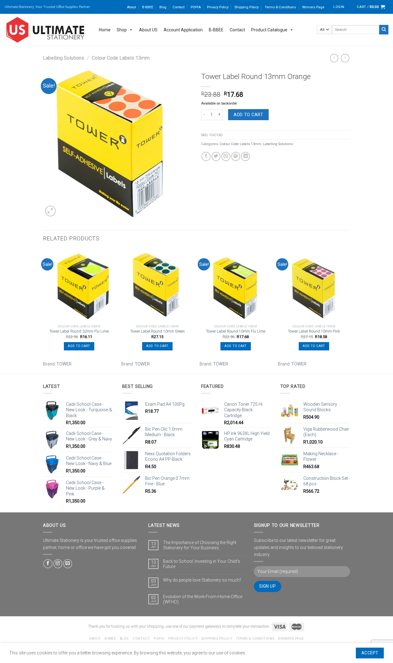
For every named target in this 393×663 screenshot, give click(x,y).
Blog (162, 7)
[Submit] (383, 29)
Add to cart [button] (79, 346)
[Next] (349, 310)
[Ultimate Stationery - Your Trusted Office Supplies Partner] (46, 30)
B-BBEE (147, 7)
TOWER (64, 363)
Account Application (183, 29)
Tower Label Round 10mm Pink (314, 331)
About (131, 7)
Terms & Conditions (280, 7)
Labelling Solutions (63, 58)
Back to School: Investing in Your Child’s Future (201, 564)
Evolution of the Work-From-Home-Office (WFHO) (202, 599)
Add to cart (248, 114)
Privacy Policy (217, 7)
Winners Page (313, 7)
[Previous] (43, 310)
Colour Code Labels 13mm (121, 58)
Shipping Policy (246, 7)
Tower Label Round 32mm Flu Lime (79, 331)
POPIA (196, 7)
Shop (122, 29)
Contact (179, 7)
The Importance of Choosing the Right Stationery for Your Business (199, 545)
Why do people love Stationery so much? (202, 580)
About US (148, 29)
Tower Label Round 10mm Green (157, 331)
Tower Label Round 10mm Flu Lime (235, 331)
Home (105, 29)
